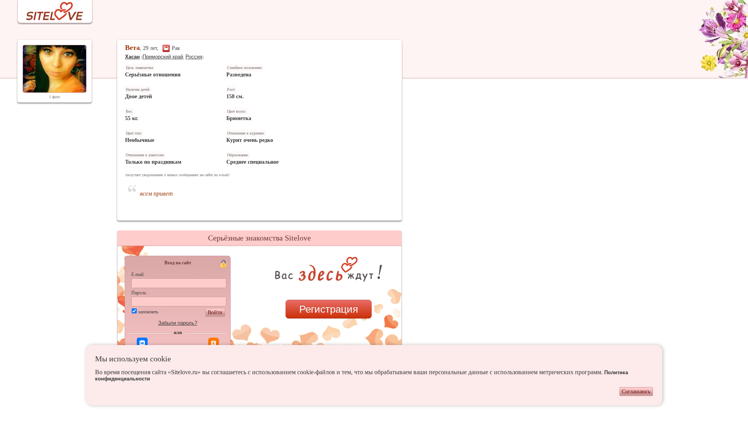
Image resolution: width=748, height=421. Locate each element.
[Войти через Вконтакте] (142, 343)
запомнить (148, 312)
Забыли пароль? (177, 323)
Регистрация (328, 309)
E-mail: (138, 274)
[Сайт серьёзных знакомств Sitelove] (48, 9)
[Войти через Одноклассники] (213, 343)
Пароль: (139, 292)
